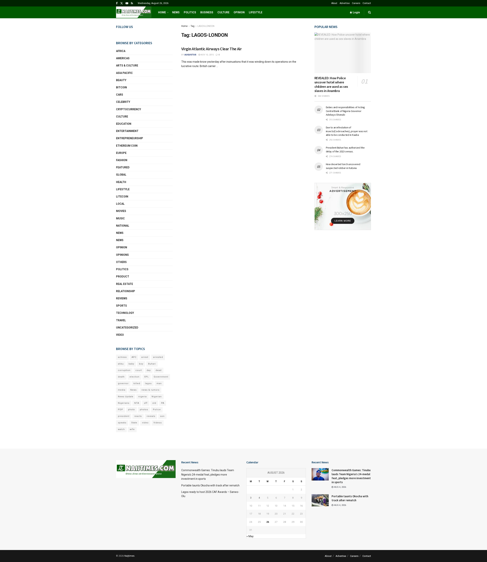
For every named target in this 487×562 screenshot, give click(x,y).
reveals (151, 416)
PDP (120, 409)
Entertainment (127, 131)
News (176, 12)
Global (121, 174)
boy (141, 364)
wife (132, 429)
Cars (119, 94)
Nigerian (157, 396)
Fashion (121, 160)
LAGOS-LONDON (205, 26)
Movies (121, 211)
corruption (124, 370)
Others (121, 262)
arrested (158, 357)
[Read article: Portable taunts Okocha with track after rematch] (320, 500)
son (162, 416)
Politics (190, 12)
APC (134, 357)
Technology (125, 312)
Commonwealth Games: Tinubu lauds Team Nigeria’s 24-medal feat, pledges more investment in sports (207, 474)
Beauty (121, 80)
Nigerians (123, 403)
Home (162, 12)
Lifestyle (255, 12)
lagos (148, 383)
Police (157, 409)
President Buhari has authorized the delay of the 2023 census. (345, 149)
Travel (121, 320)
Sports (121, 305)
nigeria (142, 396)
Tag (192, 26)
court (138, 370)
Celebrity (123, 101)
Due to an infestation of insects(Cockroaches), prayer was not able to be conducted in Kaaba (346, 131)
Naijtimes (129, 556)
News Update (125, 396)
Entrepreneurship (129, 138)
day (149, 370)
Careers (356, 3)
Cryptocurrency (128, 109)
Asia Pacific (124, 72)
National (122, 225)
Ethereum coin (127, 145)
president (123, 416)
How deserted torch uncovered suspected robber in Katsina (343, 166)
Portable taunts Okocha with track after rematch (210, 485)
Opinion (239, 12)
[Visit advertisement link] (342, 206)
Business (206, 12)
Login (356, 12)
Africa (120, 51)
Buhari (152, 364)
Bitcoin (121, 87)
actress (122, 357)
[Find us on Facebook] (117, 3)
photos (144, 409)
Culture (223, 12)
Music (120, 218)
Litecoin (122, 196)
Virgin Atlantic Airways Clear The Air (211, 48)
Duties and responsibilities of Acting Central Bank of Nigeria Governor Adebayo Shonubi (345, 111)
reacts (138, 416)
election (134, 377)
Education (123, 123)
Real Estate (124, 283)
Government (161, 377)
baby (131, 364)
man (159, 383)
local (120, 203)
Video (120, 334)
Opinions (122, 254)
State (134, 422)
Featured (123, 167)
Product (122, 276)
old (154, 403)
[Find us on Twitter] (121, 3)
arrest (144, 357)
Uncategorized (127, 327)
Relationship (125, 291)
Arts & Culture (127, 65)
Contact (367, 3)
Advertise (345, 3)
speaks (122, 422)
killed (137, 383)
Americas (123, 58)
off (145, 403)
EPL (146, 377)
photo (131, 409)
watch (121, 429)
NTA (136, 403)
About (334, 3)
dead (159, 370)
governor (123, 383)
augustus (190, 55)
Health (121, 182)
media (121, 390)
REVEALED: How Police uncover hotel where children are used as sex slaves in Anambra (331, 84)
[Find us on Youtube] (127, 3)
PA (162, 403)
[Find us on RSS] (132, 3)
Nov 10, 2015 (207, 55)
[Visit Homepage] (133, 12)
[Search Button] (369, 12)
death (121, 377)
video (145, 422)
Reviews (121, 298)
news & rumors (150, 390)
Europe (121, 152)
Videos (158, 422)
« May (250, 536)
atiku (121, 364)
